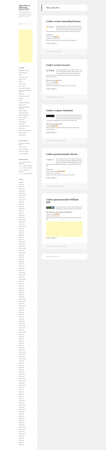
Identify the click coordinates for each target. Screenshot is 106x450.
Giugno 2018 (21, 365)
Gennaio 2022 (22, 270)
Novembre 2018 (22, 354)
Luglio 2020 (21, 310)
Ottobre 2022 (21, 250)
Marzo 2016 (21, 420)
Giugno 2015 (21, 440)
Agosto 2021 (21, 281)
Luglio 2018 (21, 363)
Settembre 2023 (22, 226)
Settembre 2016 (22, 409)
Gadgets (20, 100)
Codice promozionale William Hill (62, 201)
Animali (20, 75)
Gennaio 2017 (22, 402)
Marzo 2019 (21, 345)
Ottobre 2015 (21, 431)
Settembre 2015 (22, 433)
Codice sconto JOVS (23, 147)
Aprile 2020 (21, 316)
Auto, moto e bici (22, 79)
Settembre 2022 (22, 252)
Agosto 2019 (21, 334)
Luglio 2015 (21, 438)
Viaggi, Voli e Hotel (23, 132)
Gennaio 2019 (22, 350)
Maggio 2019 (21, 341)
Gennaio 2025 (22, 191)
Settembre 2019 (22, 332)
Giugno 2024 (21, 206)
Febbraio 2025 (22, 188)
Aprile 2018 (21, 369)
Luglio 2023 (21, 230)
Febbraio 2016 (22, 422)
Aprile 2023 (21, 237)
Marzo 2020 (21, 319)
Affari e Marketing (23, 72)
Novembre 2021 (22, 274)
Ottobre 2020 (21, 303)
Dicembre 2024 (22, 193)
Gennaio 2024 (22, 217)
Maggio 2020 (21, 314)
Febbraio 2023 (22, 241)
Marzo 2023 (21, 239)
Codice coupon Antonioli (59, 110)
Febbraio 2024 (22, 215)
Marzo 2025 (21, 186)
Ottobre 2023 (21, 224)
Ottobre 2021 (21, 277)
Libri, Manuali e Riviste (24, 112)
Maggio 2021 (21, 288)
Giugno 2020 (21, 312)
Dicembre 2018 (22, 352)
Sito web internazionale (24, 126)
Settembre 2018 (22, 358)
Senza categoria (22, 124)
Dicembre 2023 (22, 219)
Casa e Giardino (22, 86)
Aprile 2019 (21, 343)
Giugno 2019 (21, 338)
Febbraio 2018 (22, 374)
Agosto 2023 (21, 228)
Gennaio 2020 (22, 323)
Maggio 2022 (21, 261)
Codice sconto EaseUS (27, 173)
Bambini (20, 81)
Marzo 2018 (21, 372)
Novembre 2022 (22, 248)
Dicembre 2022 (22, 246)
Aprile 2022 (21, 263)
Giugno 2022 (21, 259)
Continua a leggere (51, 43)
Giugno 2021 (21, 286)
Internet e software (23, 110)
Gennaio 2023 (22, 244)
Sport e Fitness (22, 128)
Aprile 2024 (21, 210)
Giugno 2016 (21, 414)
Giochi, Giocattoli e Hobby (24, 102)
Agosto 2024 (21, 202)
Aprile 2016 (21, 418)
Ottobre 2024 (21, 197)
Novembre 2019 (22, 327)
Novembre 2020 (22, 301)
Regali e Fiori (21, 119)
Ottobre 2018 (21, 356)
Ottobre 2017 (21, 383)
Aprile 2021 (21, 290)
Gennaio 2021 (22, 297)
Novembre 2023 (22, 222)
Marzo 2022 (21, 266)
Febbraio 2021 (22, 294)
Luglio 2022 (21, 257)
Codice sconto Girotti (27, 168)
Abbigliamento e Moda (23, 70)
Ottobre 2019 (21, 330)
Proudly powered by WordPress (53, 256)
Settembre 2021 (22, 279)
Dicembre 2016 (22, 405)
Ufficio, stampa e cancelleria (25, 130)
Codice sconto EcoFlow (23, 151)
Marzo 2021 (21, 292)
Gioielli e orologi (22, 105)
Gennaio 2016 (22, 425)
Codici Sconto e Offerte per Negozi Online (24, 7)
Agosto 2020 (21, 308)
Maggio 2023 (21, 235)
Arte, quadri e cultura (23, 77)
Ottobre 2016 (21, 407)
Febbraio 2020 (22, 321)
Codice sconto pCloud (27, 165)
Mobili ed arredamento (24, 115)
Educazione (21, 94)
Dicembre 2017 (22, 378)
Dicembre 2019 (22, 325)
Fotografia (21, 98)
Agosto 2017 (21, 387)
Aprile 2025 (21, 184)
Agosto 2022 (21, 255)
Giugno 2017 (21, 391)
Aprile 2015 (21, 444)
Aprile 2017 (21, 396)
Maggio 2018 (21, 367)
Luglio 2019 (21, 336)
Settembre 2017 (22, 385)
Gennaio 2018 (22, 376)
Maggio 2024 (21, 208)
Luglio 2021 (21, 283)
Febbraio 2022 (22, 268)
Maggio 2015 (21, 442)
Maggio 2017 (21, 394)
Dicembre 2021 (22, 272)
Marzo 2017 (21, 398)
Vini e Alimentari (22, 135)
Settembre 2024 (22, 199)
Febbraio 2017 (22, 400)
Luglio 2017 (21, 389)
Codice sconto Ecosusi (58, 65)
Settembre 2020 (22, 305)
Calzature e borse (22, 83)
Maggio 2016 (21, 416)
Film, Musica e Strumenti (24, 96)
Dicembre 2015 (22, 427)
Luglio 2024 (21, 204)
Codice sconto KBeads (23, 153)
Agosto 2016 (21, 411)
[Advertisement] (26, 46)
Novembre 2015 (22, 429)
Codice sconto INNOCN (23, 149)
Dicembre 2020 (22, 299)
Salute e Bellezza (22, 121)
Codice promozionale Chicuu (61, 154)
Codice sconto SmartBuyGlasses (63, 21)
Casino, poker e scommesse (24, 88)
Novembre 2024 (22, 195)
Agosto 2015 (21, 436)
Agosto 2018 (21, 361)
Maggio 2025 (21, 182)
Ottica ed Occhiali (22, 117)
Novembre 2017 (22, 380)
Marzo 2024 (21, 213)
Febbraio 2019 (22, 347)
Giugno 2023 (21, 233)
